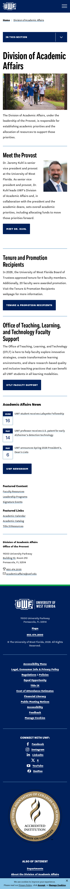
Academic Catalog (13, 520)
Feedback (35, 712)
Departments (35, 868)
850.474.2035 (14, 569)
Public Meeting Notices (35, 701)
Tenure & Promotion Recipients (29, 305)
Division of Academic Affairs (28, 20)
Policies (44, 674)
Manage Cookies (35, 717)
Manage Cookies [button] (57, 885)
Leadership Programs (15, 496)
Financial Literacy (35, 696)
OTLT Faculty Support (22, 385)
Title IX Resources (13, 526)
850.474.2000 (35, 634)
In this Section (16, 37)
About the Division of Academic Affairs (35, 874)
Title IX (35, 685)
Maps (35, 628)
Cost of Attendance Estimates (35, 690)
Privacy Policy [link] (25, 885)
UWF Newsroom (17, 468)
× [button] (67, 881)
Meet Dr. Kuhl (16, 229)
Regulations (29, 674)
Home (6, 20)
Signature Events (12, 501)
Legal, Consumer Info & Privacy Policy (35, 669)
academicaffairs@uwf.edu (21, 573)
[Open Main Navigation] (64, 6)
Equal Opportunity (35, 680)
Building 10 (9, 558)
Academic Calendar (14, 515)
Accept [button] (41, 885)
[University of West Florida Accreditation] (35, 816)
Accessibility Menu (35, 663)
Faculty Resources (13, 491)
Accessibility (35, 707)
